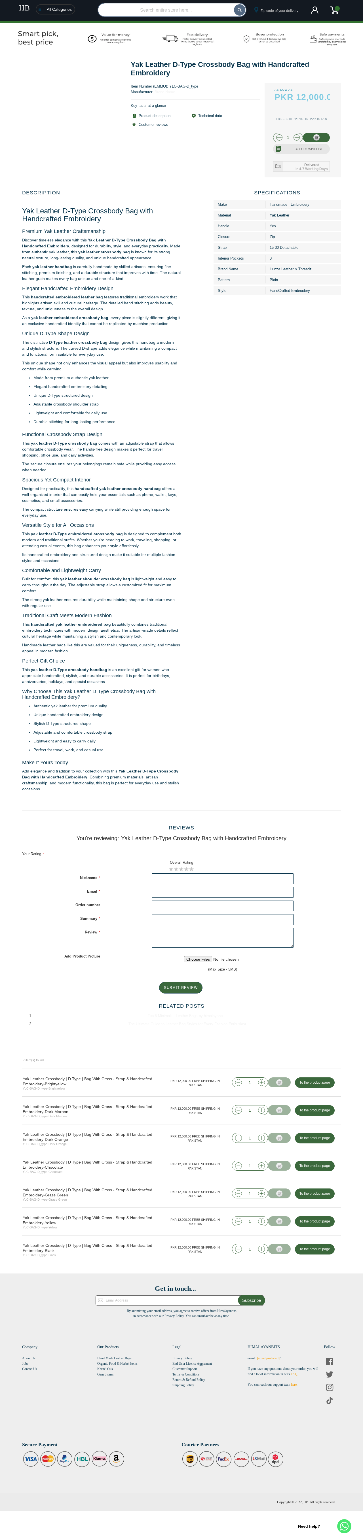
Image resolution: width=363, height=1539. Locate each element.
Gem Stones (105, 1374)
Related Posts (181, 1006)
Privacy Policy (182, 1358)
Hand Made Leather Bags (114, 1358)
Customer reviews (153, 124)
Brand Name (165, 92)
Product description (154, 116)
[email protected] (268, 1358)
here (294, 1385)
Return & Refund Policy (188, 1380)
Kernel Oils (105, 1369)
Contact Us (29, 1369)
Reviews (181, 828)
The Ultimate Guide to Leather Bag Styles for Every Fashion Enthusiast (187, 1024)
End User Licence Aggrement (192, 1364)
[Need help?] (344, 1526)
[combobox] (172, 10)
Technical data (210, 116)
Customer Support (184, 1369)
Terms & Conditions (186, 1374)
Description (41, 193)
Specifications (277, 193)
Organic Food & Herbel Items (117, 1364)
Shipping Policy (183, 1385)
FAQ (294, 1374)
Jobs (25, 1364)
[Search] (239, 10)
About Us (28, 1358)
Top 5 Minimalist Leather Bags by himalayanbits (187, 1016)
